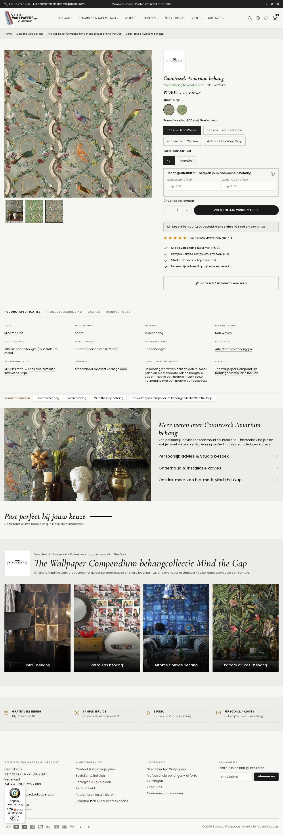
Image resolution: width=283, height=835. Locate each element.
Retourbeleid (85, 788)
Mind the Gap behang (30, 34)
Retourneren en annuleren (95, 795)
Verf (195, 18)
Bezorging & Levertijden (93, 782)
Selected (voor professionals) (102, 801)
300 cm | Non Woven (182, 130)
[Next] (143, 123)
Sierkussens (173, 18)
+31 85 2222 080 (19, 4)
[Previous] (13, 123)
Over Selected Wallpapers (166, 769)
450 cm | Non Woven (182, 141)
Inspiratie (214, 18)
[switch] (14, 818)
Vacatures (154, 787)
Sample (186, 160)
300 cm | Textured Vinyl (224, 130)
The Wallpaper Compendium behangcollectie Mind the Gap (85, 34)
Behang (64, 18)
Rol (169, 160)
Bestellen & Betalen (90, 776)
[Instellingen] (258, 18)
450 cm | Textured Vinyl (224, 141)
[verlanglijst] (266, 18)
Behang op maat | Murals (97, 18)
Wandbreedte (179, 179)
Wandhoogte (235, 179)
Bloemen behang (47, 398)
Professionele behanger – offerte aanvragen (172, 778)
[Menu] (22, 788)
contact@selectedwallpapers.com (61, 4)
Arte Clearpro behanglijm (233, 349)
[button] (275, 18)
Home (8, 34)
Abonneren (266, 776)
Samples (94, 312)
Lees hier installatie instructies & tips (29, 371)
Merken (130, 18)
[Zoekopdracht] (250, 18)
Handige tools (118, 312)
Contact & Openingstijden (95, 769)
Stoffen (150, 18)
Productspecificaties (22, 312)
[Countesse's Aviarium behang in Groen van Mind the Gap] (34, 211)
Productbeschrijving (64, 312)
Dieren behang (76, 398)
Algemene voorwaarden (165, 793)
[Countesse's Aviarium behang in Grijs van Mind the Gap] (54, 211)
